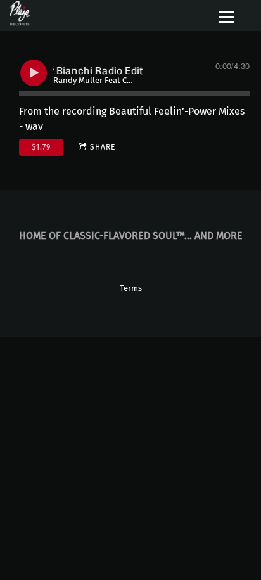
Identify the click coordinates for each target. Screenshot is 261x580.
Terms (131, 288)
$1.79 (41, 147)
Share (102, 147)
